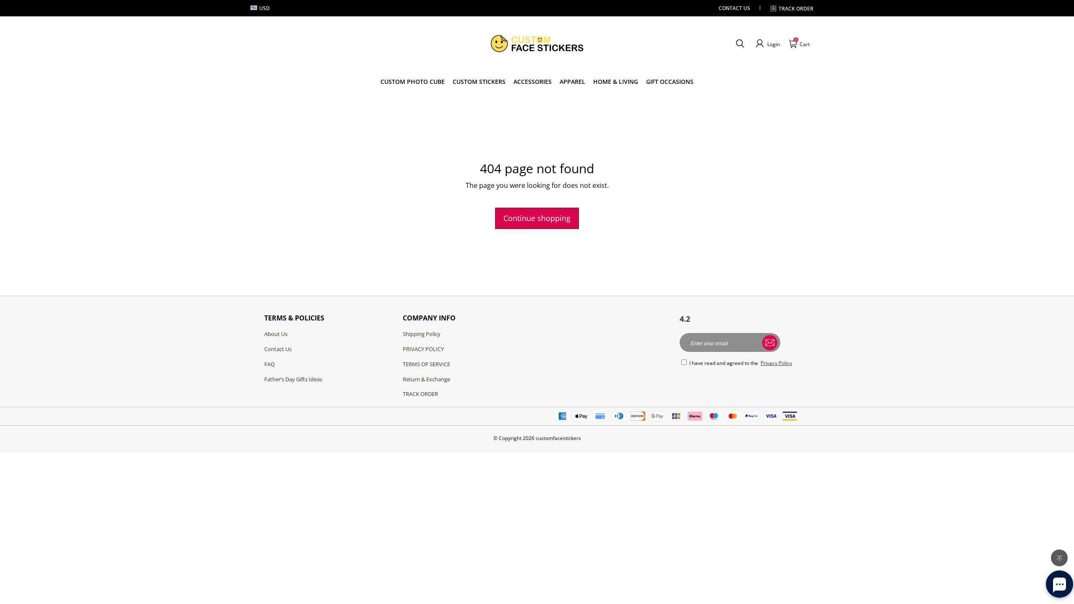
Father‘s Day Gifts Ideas (293, 379)
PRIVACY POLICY (423, 349)
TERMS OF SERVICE (426, 364)
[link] (479, 81)
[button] (740, 43)
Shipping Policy (422, 334)
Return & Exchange (426, 379)
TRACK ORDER (420, 394)
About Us (275, 334)
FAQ (269, 364)
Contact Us (278, 349)
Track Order (796, 8)
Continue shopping (537, 218)
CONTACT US (734, 8)
